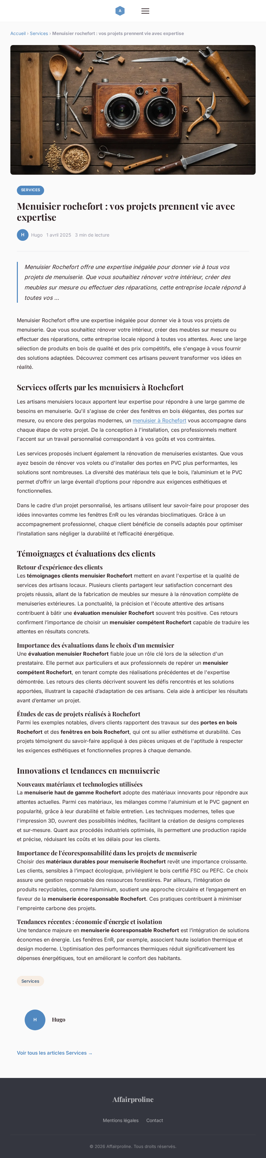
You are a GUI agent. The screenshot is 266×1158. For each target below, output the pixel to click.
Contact (154, 1120)
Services (39, 33)
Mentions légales (121, 1120)
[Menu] (145, 11)
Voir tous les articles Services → (55, 1053)
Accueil (18, 33)
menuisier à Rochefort (159, 420)
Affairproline (133, 1099)
